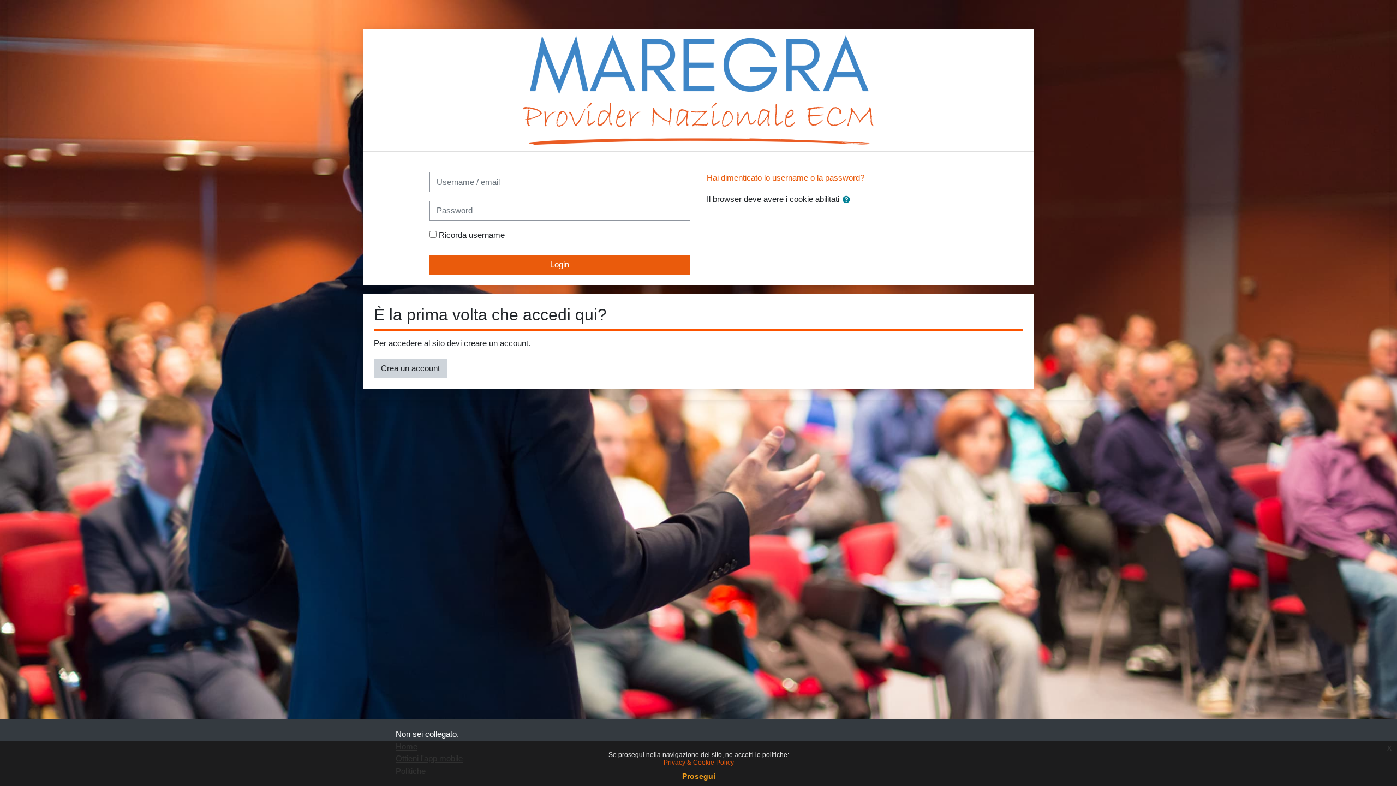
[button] (848, 200)
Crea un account (410, 368)
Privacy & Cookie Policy (699, 762)
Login (559, 264)
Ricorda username (472, 235)
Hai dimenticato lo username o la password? (785, 177)
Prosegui (698, 776)
